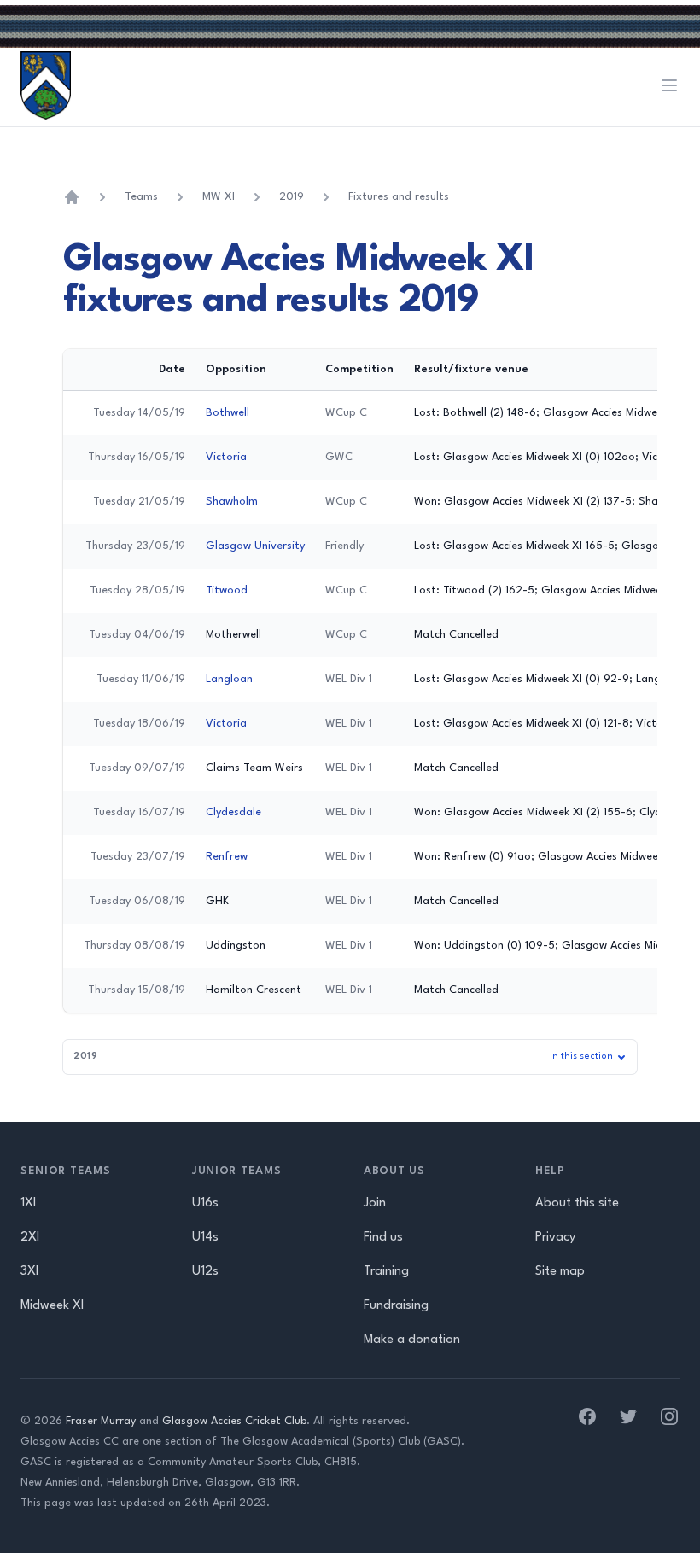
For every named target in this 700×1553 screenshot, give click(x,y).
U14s (205, 1237)
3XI (29, 1271)
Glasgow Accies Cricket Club (234, 1421)
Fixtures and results (398, 196)
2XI (29, 1237)
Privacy (555, 1237)
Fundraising (396, 1305)
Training (386, 1271)
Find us (383, 1237)
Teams (141, 196)
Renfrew (227, 856)
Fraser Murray (101, 1421)
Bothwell (227, 412)
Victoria (226, 457)
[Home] (71, 197)
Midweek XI (52, 1305)
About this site (577, 1203)
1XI (28, 1203)
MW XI (218, 196)
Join (375, 1203)
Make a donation (412, 1340)
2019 (291, 196)
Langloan (229, 679)
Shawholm (232, 501)
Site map (560, 1271)
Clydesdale (233, 812)
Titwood (227, 590)
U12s (205, 1271)
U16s (205, 1203)
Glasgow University (255, 546)
